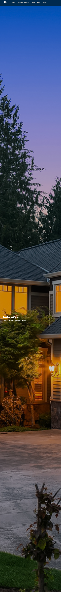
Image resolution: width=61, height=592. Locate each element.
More (45, 4)
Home (33, 2)
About (39, 4)
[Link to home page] (6, 3)
